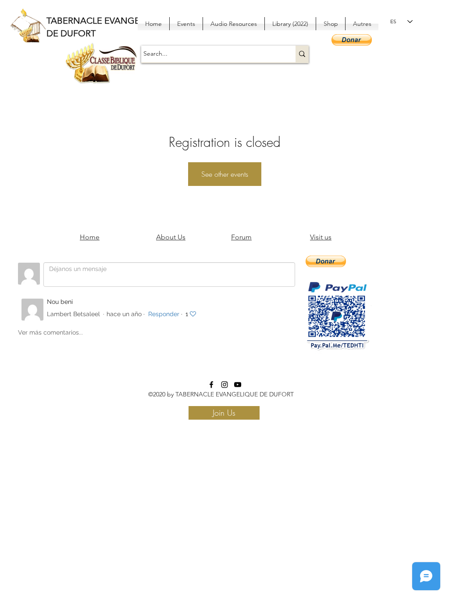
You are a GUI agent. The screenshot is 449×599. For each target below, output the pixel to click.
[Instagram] (224, 384)
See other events (224, 174)
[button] (351, 40)
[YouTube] (237, 384)
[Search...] (302, 54)
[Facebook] (211, 384)
